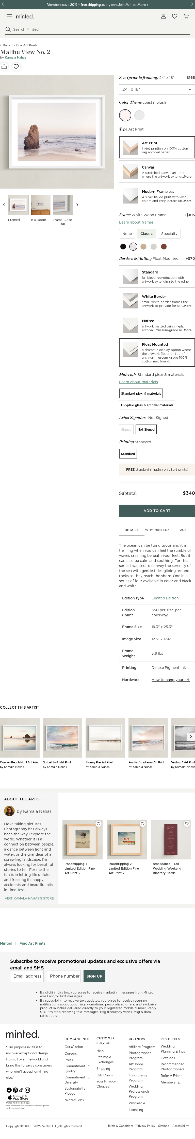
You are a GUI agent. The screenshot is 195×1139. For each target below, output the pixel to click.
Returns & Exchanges (104, 1059)
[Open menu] (9, 16)
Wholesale (137, 1102)
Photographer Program (140, 1055)
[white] (133, 247)
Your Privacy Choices (106, 1084)
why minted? (157, 530)
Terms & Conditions (120, 1126)
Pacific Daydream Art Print (146, 762)
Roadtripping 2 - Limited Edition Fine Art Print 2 (124, 868)
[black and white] (139, 115)
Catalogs (168, 1057)
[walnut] (164, 247)
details (132, 530)
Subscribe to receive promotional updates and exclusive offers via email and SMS (85, 964)
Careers (70, 1053)
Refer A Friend (172, 1075)
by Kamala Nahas (12, 767)
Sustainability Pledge (74, 1091)
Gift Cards (104, 1075)
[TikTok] (21, 1090)
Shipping (103, 1068)
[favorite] (16, 67)
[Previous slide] (4, 205)
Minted (6, 943)
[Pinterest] (15, 1090)
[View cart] (186, 16)
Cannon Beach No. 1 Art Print (19, 762)
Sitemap (163, 1126)
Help (100, 1050)
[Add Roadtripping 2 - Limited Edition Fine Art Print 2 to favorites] (143, 824)
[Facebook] (9, 1090)
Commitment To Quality (77, 1068)
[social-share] (4, 67)
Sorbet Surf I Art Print (57, 762)
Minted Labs (74, 1099)
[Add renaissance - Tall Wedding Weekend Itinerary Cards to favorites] (187, 824)
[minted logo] (25, 16)
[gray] (154, 247)
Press (68, 1059)
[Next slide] (77, 205)
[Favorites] (175, 16)
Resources (170, 1039)
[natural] (143, 247)
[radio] (157, 147)
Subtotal (128, 493)
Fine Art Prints (32, 943)
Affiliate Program (142, 1046)
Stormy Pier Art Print (99, 762)
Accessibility (180, 1126)
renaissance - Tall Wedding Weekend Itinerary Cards (167, 868)
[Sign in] (163, 16)
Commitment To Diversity (77, 1080)
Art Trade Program (136, 1066)
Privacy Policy (145, 1126)
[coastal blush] (125, 115)
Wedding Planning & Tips (173, 1049)
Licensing (136, 1109)
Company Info (76, 1039)
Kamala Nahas (15, 57)
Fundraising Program (138, 1077)
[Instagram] (27, 1090)
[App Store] (29, 1098)
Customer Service (105, 1040)
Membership (170, 1082)
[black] (123, 247)
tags (182, 530)
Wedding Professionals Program (139, 1091)
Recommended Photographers (172, 1066)
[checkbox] (127, 233)
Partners (137, 1039)
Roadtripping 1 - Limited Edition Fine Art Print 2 (79, 868)
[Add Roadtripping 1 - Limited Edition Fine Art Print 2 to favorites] (98, 824)
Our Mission (73, 1046)
